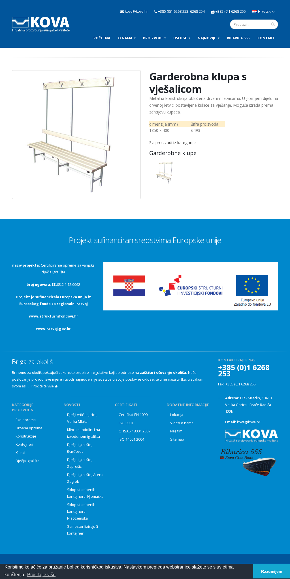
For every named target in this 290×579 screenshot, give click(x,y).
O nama (125, 38)
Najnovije (207, 38)
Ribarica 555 (238, 38)
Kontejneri (24, 444)
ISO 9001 (126, 423)
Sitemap (177, 439)
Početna (101, 38)
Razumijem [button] (271, 571)
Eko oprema (26, 419)
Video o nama (181, 423)
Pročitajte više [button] (41, 574)
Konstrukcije (26, 436)
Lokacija (176, 414)
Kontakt (265, 38)
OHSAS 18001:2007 (134, 431)
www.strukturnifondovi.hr (53, 316)
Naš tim (176, 431)
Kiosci (20, 452)
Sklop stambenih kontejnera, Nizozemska (81, 511)
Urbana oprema (29, 428)
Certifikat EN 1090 (133, 414)
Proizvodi (153, 38)
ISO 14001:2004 (131, 439)
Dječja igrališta (27, 460)
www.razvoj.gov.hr (53, 328)
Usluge (180, 38)
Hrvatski (264, 11)
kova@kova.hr (248, 422)
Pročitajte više (43, 386)
